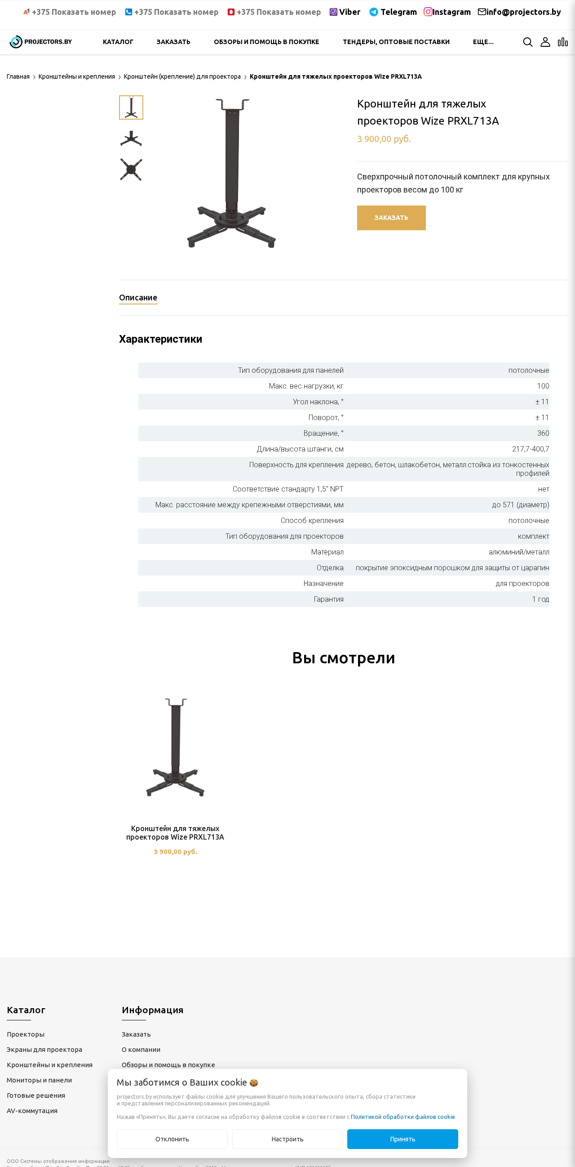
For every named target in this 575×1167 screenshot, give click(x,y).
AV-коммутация (32, 1110)
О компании (141, 1049)
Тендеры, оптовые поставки (396, 41)
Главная (18, 76)
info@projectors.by (524, 11)
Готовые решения (36, 1095)
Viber (349, 11)
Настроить (288, 1139)
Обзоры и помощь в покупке (266, 41)
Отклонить (172, 1139)
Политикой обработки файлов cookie (403, 1116)
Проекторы (25, 1034)
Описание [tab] (138, 297)
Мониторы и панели (39, 1080)
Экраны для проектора (44, 1049)
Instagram (452, 11)
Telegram (398, 11)
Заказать (173, 41)
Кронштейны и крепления (50, 1065)
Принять (403, 1139)
